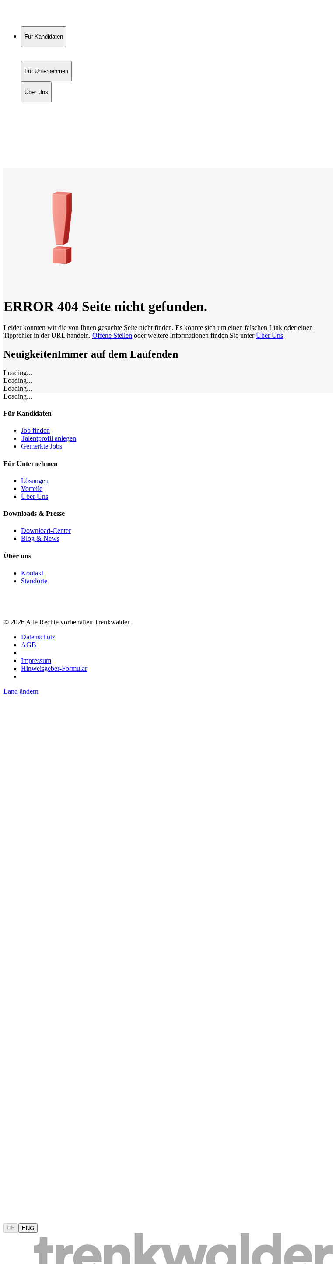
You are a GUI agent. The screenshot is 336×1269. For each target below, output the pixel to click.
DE (11, 1228)
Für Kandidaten (43, 107)
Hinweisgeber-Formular (54, 668)
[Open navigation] (7, 166)
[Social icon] (12, 607)
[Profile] (11, 154)
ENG (28, 1228)
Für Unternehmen (46, 116)
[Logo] (36, 15)
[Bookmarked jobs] (9, 145)
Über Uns (36, 125)
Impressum (36, 660)
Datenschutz (38, 637)
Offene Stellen (112, 335)
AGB (28, 645)
